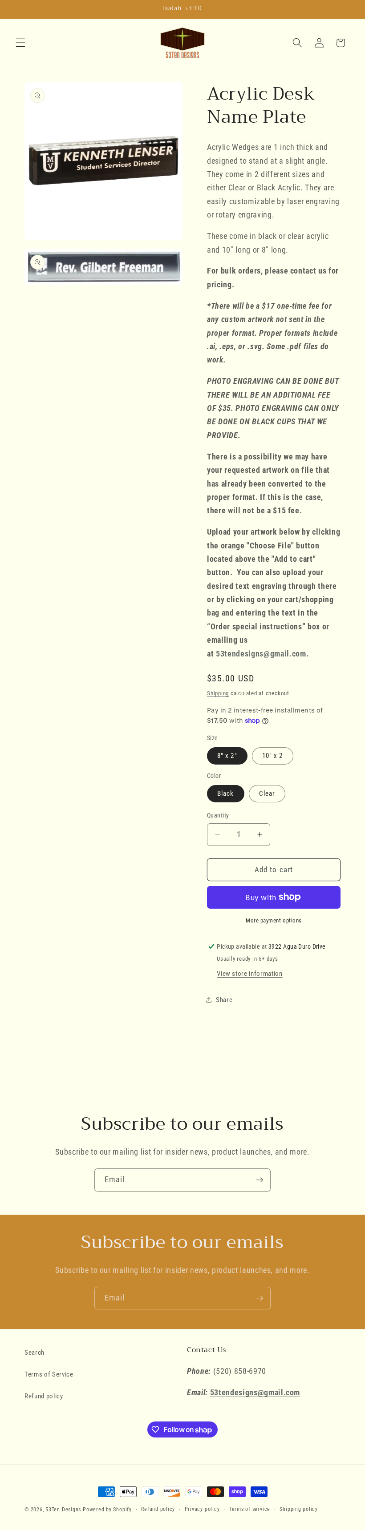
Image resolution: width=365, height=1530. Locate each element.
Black (225, 793)
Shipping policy (299, 1509)
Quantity (218, 815)
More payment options (274, 920)
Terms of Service (48, 1374)
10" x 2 (272, 756)
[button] (20, 42)
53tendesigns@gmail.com (261, 653)
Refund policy (43, 1396)
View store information (250, 974)
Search (34, 1353)
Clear (267, 793)
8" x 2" (227, 756)
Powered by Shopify (107, 1509)
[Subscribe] (259, 1180)
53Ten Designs (63, 1509)
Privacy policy (202, 1509)
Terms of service (249, 1509)
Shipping (218, 693)
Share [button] (224, 1000)
